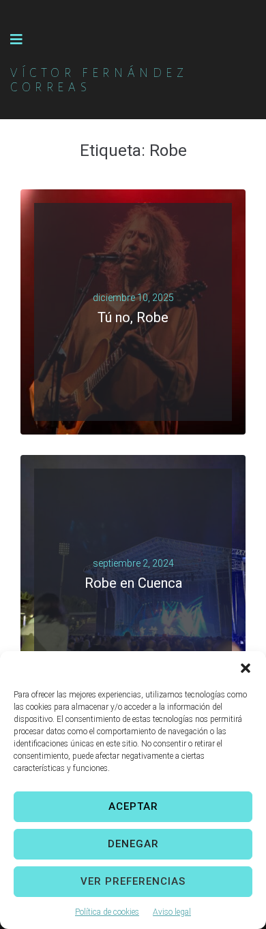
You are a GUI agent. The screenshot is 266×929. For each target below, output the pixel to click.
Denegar (133, 844)
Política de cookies (107, 912)
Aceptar (133, 806)
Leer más (128, 334)
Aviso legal (172, 912)
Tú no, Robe (133, 317)
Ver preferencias (133, 881)
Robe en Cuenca (133, 583)
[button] (245, 668)
